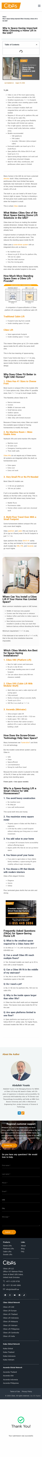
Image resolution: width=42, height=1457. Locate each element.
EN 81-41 (26, 541)
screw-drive (25, 743)
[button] (36, 44)
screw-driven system (20, 245)
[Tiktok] (24, 1295)
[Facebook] (19, 1295)
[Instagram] (10, 1295)
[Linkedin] (19, 1113)
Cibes (16, 206)
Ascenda (30, 546)
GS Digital (36, 1396)
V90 (21, 546)
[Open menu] (39, 6)
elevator (6, 179)
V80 (18, 546)
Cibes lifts (7, 455)
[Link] (22, 1113)
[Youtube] (15, 1295)
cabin (20, 531)
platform (11, 531)
